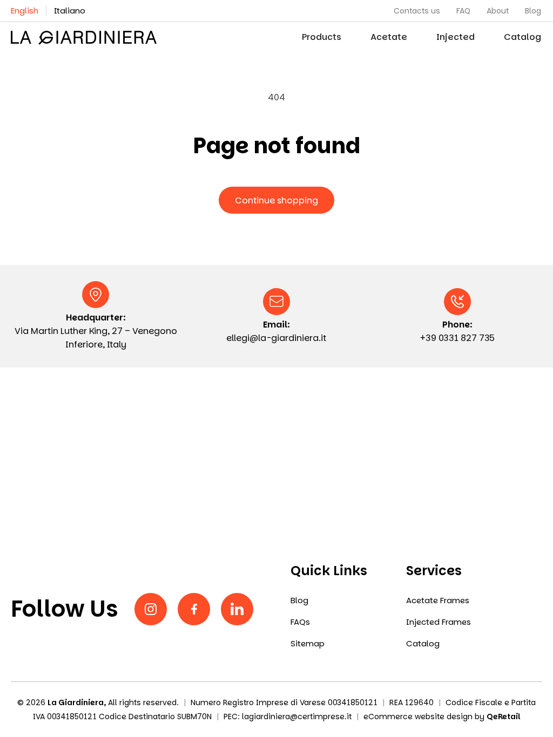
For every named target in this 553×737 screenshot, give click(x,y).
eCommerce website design (418, 716)
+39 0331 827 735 (457, 338)
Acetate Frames (437, 600)
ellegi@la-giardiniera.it (276, 338)
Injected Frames (438, 622)
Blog (299, 600)
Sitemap (308, 644)
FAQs (300, 622)
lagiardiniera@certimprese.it (297, 716)
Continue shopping (276, 200)
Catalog (423, 644)
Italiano (69, 10)
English (24, 10)
